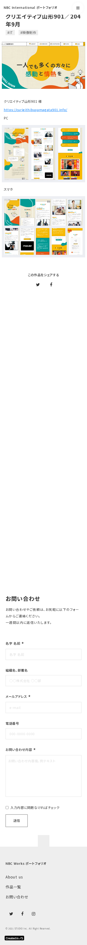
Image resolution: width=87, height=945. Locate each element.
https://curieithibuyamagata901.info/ (35, 109)
